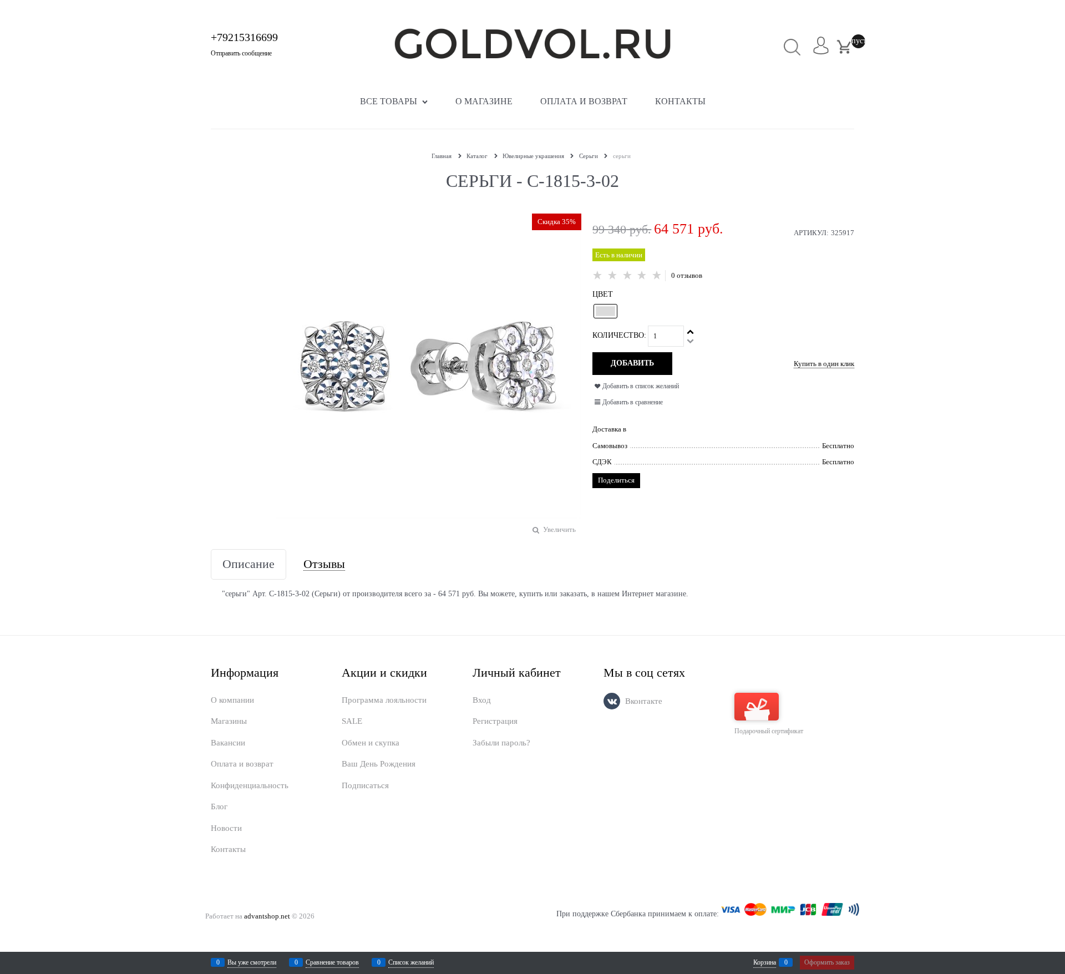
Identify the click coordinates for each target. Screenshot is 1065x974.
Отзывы (324, 564)
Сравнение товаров (332, 962)
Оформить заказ (827, 962)
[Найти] (792, 47)
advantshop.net (267, 916)
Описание (248, 564)
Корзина (764, 962)
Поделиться (616, 480)
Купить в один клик (824, 363)
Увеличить (559, 529)
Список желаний (411, 962)
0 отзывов (686, 275)
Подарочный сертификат (768, 731)
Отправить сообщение (241, 53)
